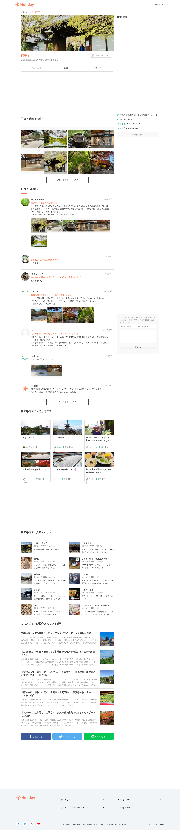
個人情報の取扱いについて (93, 824)
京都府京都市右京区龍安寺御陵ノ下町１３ (138, 114)
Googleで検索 (137, 134)
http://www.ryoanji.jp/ (129, 127)
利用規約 (76, 824)
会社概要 (66, 824)
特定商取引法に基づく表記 (117, 824)
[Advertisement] (67, 94)
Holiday (24, 4)
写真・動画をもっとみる (67, 179)
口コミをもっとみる (67, 402)
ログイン (159, 4)
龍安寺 (25, 55)
